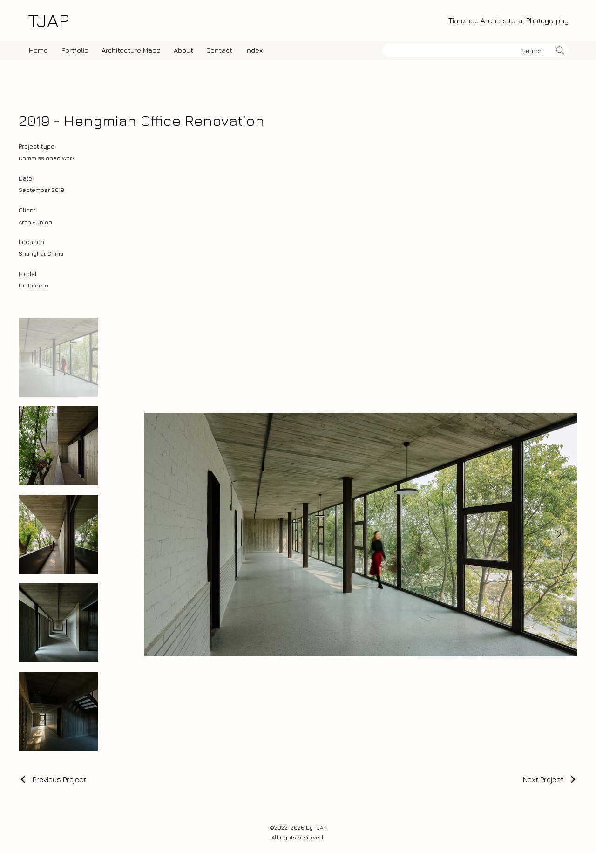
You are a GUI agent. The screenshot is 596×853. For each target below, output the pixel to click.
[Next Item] (558, 534)
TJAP (48, 20)
